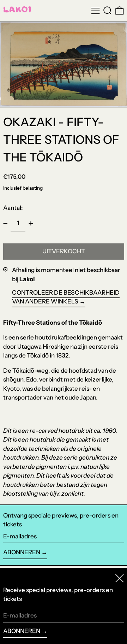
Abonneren (21, 552)
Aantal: (13, 207)
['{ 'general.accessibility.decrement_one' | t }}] (5, 223)
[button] (107, 10)
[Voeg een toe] (30, 223)
